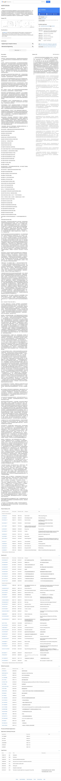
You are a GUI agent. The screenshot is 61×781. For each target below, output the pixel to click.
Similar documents (42, 45)
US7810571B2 (4, 606)
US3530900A (4, 529)
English (46, 16)
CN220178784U (4, 725)
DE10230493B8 (4, 590)
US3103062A (4, 517)
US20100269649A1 (5, 616)
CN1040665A (4, 693)
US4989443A (4, 543)
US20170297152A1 (5, 686)
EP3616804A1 (4, 652)
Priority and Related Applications (51, 45)
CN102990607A (4, 560)
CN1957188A (4, 688)
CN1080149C (4, 670)
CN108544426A (4, 573)
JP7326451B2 (4, 654)
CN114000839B (4, 704)
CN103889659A (4, 564)
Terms (35, 779)
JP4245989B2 (4, 594)
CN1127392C (4, 679)
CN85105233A (4, 690)
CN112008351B (4, 658)
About (17, 779)
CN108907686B (4, 709)
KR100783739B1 (5, 604)
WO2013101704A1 (5, 629)
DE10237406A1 (4, 592)
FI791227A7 (4, 541)
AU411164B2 (4, 526)
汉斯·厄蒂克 (44, 18)
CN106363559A (4, 571)
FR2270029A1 (4, 531)
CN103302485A (4, 562)
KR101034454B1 (5, 625)
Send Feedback (22, 779)
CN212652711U (4, 716)
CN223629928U (4, 711)
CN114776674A (4, 578)
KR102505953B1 (5, 660)
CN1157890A (4, 684)
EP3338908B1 (4, 643)
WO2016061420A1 (5, 638)
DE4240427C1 (4, 547)
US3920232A (4, 534)
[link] (17, 34)
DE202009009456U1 (5, 619)
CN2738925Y (4, 720)
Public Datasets (29, 779)
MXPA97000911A (5, 673)
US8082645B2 (4, 614)
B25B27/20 (5, 32)
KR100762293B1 (5, 608)
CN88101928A (4, 713)
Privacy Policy (39, 779)
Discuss (54, 46)
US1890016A (4, 515)
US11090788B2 (4, 677)
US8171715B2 (4, 623)
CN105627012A (4, 569)
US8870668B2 (4, 627)
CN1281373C (4, 675)
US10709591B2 (4, 645)
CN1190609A (4, 695)
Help (44, 779)
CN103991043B (4, 634)
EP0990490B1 (4, 585)
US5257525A (4, 545)
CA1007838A (4, 536)
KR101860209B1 (5, 718)
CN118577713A (4, 580)
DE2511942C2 (4, 538)
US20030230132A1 (5, 588)
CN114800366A (4, 697)
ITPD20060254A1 (5, 602)
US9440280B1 (4, 641)
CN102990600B (4, 631)
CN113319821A (4, 700)
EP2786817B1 (4, 636)
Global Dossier (50, 46)
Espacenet (45, 46)
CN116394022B (4, 702)
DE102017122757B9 (5, 648)
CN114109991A (4, 576)
